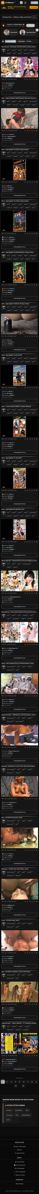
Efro (17, 1115)
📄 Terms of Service (19, 1165)
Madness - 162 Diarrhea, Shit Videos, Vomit (15, 869)
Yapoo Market (11, 136)
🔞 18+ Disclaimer (19, 1168)
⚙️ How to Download (19, 1146)
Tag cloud (21, 41)
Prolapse (32, 50)
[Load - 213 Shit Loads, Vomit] (19, 940)
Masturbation (33, 152)
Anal (19, 101)
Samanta (18, 772)
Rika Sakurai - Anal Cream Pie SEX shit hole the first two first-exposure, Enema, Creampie (19, 612)
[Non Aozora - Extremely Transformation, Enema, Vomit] (19, 67)
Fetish (25, 152)
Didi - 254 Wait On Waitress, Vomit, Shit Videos (16, 971)
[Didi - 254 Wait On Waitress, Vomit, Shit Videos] (19, 992)
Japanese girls (10, 1059)
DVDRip (34, 53)
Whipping (18, 1029)
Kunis (17, 670)
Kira (16, 824)
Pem (28, 104)
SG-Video (10, 187)
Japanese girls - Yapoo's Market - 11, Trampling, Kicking (19, 1023)
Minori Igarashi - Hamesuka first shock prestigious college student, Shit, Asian (19, 560)
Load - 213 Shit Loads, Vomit (10, 920)
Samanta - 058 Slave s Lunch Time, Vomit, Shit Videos (18, 766)
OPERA (8, 567)
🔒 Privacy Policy (19, 1162)
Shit (8, 50)
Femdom (14, 1026)
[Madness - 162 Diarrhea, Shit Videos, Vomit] (19, 889)
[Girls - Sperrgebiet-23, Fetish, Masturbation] (19, 221)
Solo (27, 1110)
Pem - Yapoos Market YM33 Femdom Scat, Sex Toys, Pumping (19, 98)
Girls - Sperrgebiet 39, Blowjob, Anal (13, 509)
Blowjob (15, 156)
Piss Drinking (33, 101)
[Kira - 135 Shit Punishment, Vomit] (19, 838)
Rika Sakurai (16, 618)
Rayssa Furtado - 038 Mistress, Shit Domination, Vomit (18, 715)
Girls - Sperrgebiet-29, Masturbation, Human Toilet (17, 252)
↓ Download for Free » (19, 92)
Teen (14, 53)
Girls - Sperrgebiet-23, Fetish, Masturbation (15, 201)
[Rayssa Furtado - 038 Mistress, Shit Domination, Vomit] (19, 735)
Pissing (13, 50)
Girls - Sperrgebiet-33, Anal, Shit (12, 355)
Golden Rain (10, 1029)
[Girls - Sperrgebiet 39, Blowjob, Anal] (19, 529)
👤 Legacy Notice (19, 1153)
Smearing (9, 1115)
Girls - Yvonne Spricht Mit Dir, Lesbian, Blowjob (16, 406)
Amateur (8, 1110)
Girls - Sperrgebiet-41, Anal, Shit (12, 458)
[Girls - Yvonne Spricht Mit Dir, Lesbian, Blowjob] (19, 426)
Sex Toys (15, 104)
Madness (18, 875)
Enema (19, 50)
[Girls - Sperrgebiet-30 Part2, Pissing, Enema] (19, 324)
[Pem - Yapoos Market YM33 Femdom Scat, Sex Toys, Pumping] (19, 118)
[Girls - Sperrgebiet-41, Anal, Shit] (19, 478)
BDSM (8, 53)
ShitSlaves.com (10, 41)
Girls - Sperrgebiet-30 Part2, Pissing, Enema (15, 303)
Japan (19, 53)
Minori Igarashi (26, 564)
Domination (18, 1110)
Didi (17, 978)
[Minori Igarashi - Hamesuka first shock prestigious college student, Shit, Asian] (19, 581)
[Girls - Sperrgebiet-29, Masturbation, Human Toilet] (19, 272)
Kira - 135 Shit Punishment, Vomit (12, 817)
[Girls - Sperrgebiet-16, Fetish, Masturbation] (19, 169)
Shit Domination (10, 666)
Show (34, 17)
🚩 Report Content (19, 1175)
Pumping (22, 104)
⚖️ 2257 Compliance (19, 1171)
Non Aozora (26, 53)
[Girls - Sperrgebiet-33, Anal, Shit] (19, 375)
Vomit (25, 50)
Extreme (27, 1026)
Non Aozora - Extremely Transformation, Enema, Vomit (19, 47)
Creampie (25, 615)
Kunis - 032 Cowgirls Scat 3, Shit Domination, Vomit (18, 663)
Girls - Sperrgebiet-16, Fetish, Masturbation (15, 149)
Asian (13, 564)
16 (23, 1086)
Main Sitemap (19, 1183)
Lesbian (25, 101)
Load (17, 927)
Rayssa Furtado (19, 721)
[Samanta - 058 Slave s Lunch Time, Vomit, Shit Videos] (19, 786)
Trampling (25, 1029)
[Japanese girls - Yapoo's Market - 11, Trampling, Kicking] (19, 1043)
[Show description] (6, 79)
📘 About (19, 1150)
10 (16, 1086)
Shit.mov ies (10, 670)
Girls (33, 156)
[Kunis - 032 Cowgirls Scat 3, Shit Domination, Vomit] (19, 683)
